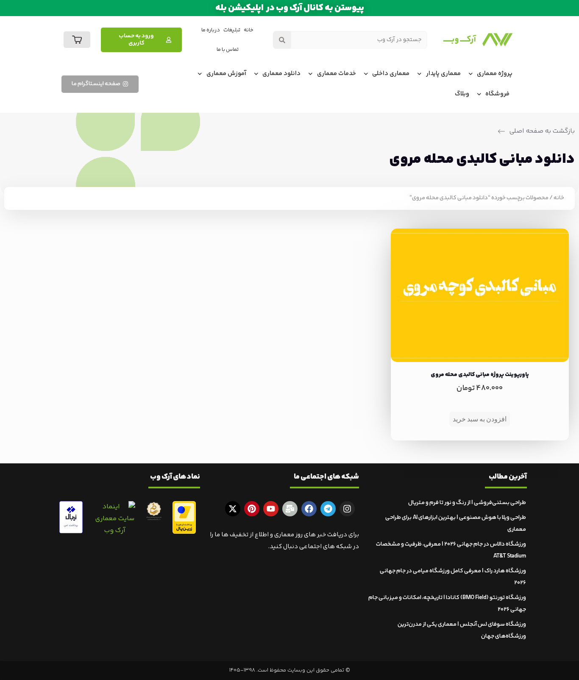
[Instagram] (347, 508)
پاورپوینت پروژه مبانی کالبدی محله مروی (480, 374)
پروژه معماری (494, 73)
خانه (248, 30)
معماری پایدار (443, 73)
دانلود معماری (281, 73)
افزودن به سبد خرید (480, 419)
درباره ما (210, 30)
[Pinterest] (251, 508)
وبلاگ (462, 94)
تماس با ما (228, 49)
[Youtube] (270, 508)
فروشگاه (497, 94)
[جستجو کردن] (282, 40)
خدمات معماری (336, 73)
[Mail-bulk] (290, 508)
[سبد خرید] (77, 39)
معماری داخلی (390, 73)
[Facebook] (309, 508)
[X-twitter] (232, 508)
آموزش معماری (226, 73)
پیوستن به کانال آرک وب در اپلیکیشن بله (289, 8)
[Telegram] (328, 508)
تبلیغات (231, 30)
